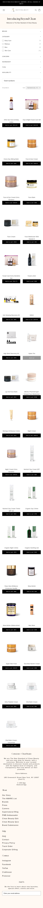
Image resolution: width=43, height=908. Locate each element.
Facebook (6, 864)
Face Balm (31, 197)
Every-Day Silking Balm (11, 159)
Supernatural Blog (10, 812)
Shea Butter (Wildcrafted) (11, 625)
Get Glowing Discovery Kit (11, 315)
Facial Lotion (32, 276)
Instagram (6, 860)
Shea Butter (32, 586)
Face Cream (11, 236)
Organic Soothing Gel (32, 548)
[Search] (36, 10)
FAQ (4, 836)
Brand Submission (10, 825)
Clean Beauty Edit (10, 818)
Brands (5, 802)
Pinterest (6, 876)
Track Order (7, 846)
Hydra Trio (31, 353)
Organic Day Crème (31, 508)
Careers (5, 808)
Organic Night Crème (11, 548)
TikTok (5, 868)
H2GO (32, 315)
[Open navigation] (4, 10)
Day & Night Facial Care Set (32, 120)
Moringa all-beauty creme (11, 431)
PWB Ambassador (10, 815)
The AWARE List (9, 798)
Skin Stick (31, 625)
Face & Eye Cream (32, 159)
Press (4, 805)
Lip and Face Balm (11, 392)
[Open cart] (39, 10)
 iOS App (21, 783)
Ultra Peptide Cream (11, 702)
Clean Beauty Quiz (10, 822)
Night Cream (32, 431)
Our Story (6, 795)
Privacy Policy (8, 843)
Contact (5, 839)
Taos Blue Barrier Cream (32, 664)
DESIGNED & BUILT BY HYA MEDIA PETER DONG (16, 900)
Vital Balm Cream (31, 702)
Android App (21, 784)
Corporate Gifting (10, 849)
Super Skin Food (11, 664)
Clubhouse (7, 872)
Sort (24, 87)
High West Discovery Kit (11, 353)
